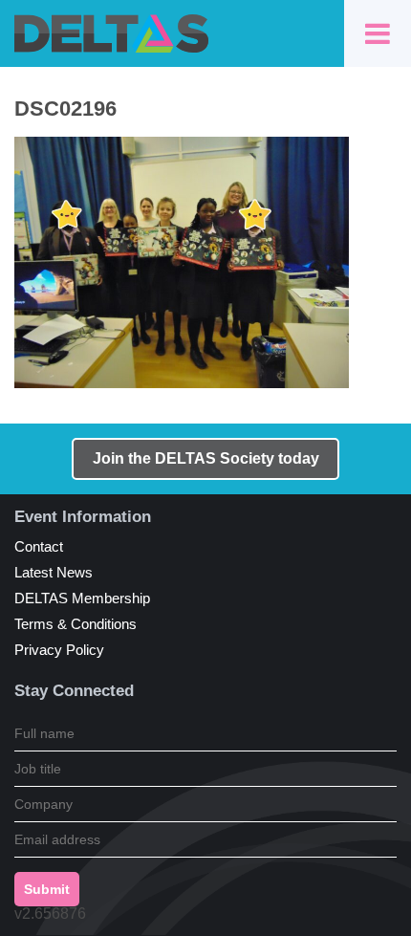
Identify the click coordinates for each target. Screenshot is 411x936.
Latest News (53, 572)
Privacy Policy (59, 649)
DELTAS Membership (82, 598)
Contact (38, 546)
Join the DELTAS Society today (206, 458)
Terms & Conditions (75, 624)
